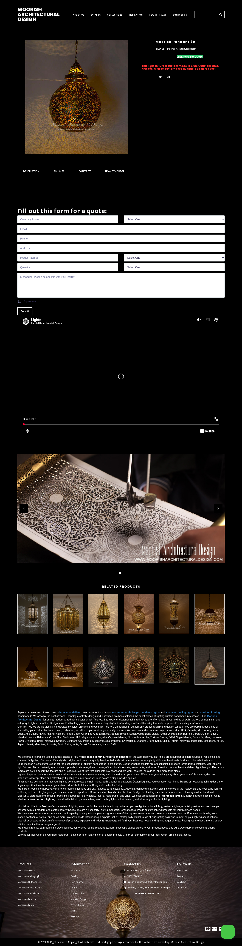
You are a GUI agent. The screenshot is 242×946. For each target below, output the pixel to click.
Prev (23, 508)
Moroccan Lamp (26, 904)
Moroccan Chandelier (28, 893)
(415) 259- (132, 876)
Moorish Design (78, 899)
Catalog (74, 876)
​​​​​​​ (208, 929)
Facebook (182, 870)
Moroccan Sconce (26, 870)
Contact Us (76, 887)
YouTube (181, 881)
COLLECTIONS (114, 15)
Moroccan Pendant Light (30, 887)
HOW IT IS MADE (158, 15)
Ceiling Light (34, 876)
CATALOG (96, 15)
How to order (77, 881)
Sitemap (75, 916)
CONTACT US (180, 15)
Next (218, 508)
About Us (75, 870)
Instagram (182, 887)
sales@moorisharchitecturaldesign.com (147, 881)
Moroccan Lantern (27, 899)
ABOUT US (78, 15)
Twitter (180, 876)
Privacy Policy (77, 904)
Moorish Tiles (78, 893)
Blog (73, 910)
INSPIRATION (136, 15)
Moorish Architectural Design (187, 942)
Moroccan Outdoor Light (30, 881)
